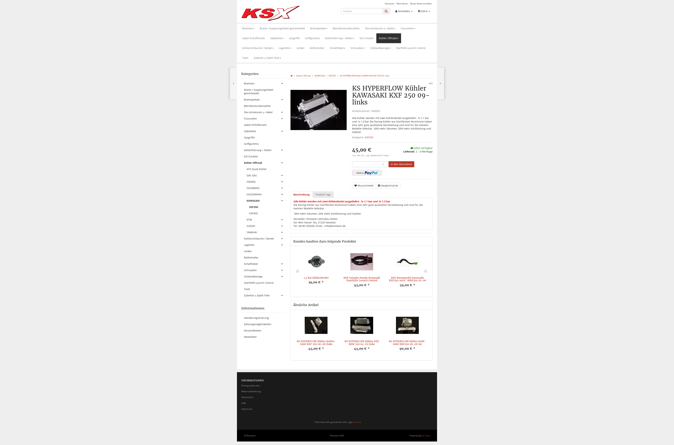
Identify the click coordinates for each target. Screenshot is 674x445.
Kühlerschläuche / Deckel (257, 48)
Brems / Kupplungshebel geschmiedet (282, 28)
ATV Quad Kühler (257, 169)
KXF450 (253, 213)
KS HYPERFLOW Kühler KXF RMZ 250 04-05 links (362, 343)
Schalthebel (336, 48)
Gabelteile (276, 38)
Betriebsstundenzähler (346, 28)
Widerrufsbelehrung (251, 391)
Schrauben (357, 48)
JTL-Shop (426, 435)
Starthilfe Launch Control (410, 48)
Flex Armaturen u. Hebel (379, 28)
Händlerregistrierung (256, 318)
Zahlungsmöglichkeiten (257, 324)
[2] (367, 172)
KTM (249, 219)
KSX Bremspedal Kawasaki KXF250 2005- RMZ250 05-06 (407, 279)
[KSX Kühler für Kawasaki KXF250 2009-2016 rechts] (440, 83)
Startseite (389, 3)
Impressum (246, 408)
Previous (297, 271)
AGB (243, 403)
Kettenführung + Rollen (339, 38)
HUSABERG (253, 188)
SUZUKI (251, 226)
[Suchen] (386, 11)
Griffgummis (312, 38)
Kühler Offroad (388, 38)
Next (425, 271)
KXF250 (369, 137)
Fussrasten (407, 28)
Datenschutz (247, 397)
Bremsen (247, 28)
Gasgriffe (294, 38)
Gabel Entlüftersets (253, 38)
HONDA (251, 181)
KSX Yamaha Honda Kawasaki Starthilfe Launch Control (361, 279)
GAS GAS (252, 175)
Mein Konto (402, 3)
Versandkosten (252, 330)
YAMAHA (252, 232)
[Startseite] (291, 75)
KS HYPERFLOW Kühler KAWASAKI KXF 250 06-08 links (316, 343)
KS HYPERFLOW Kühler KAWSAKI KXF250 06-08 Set (407, 343)
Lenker (301, 48)
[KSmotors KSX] (271, 13)
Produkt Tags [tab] (323, 194)
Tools (245, 57)
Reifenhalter (317, 48)
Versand (374, 155)
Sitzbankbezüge (379, 48)
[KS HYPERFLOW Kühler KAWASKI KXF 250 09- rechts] (233, 83)
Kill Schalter (367, 38)
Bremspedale (318, 28)
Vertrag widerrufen (250, 385)
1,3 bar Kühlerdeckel (316, 277)
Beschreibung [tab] (301, 194)
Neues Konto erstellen (421, 3)
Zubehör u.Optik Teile (266, 57)
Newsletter (250, 336)
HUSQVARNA (254, 194)
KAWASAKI (253, 200)
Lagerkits (284, 48)
